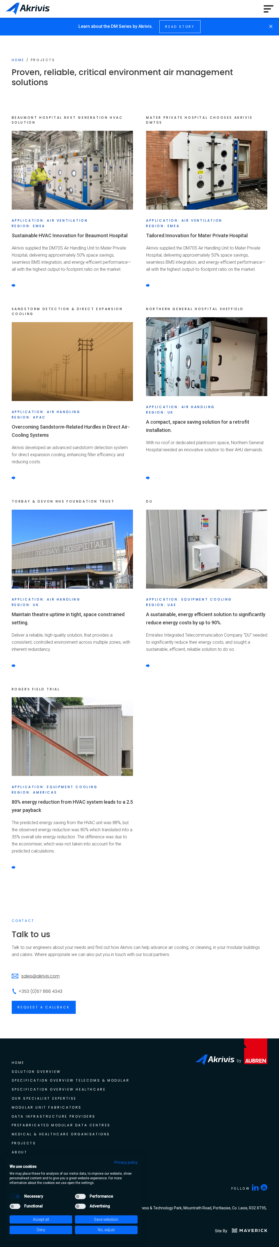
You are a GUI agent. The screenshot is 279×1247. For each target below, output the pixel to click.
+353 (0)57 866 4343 (40, 991)
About (20, 1152)
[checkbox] (15, 1196)
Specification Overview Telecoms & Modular (71, 1080)
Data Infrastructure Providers (54, 1116)
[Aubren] (256, 1110)
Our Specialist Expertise (44, 1098)
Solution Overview (36, 1071)
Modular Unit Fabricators (47, 1107)
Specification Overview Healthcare (59, 1089)
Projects (24, 1143)
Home (18, 60)
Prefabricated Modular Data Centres (61, 1125)
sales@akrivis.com (40, 976)
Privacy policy (126, 1162)
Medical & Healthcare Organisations (61, 1134)
